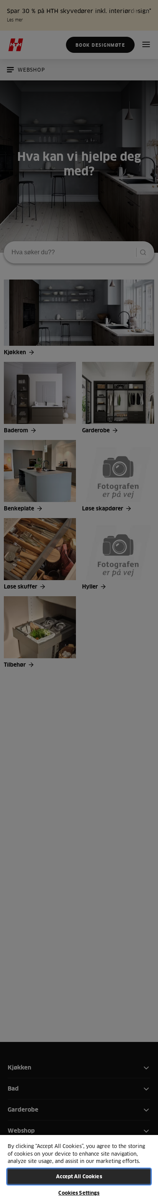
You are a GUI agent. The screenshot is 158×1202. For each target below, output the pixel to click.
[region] (79, 1168)
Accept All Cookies (79, 1176)
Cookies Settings (78, 1193)
